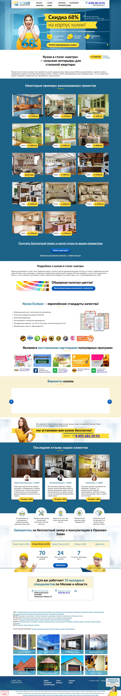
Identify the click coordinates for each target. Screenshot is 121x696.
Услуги (49, 3)
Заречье (74, 695)
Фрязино (30, 693)
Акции (49, 5)
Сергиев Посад (20, 693)
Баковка (36, 695)
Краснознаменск (97, 693)
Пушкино (87, 693)
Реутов (52, 695)
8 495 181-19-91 (97, 3)
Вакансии (39, 5)
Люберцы (44, 695)
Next (109, 401)
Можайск (83, 691)
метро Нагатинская (87, 695)
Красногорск (78, 691)
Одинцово (54, 693)
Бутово (40, 695)
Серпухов (25, 693)
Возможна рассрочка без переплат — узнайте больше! (60, 255)
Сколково (66, 695)
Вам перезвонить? (99, 5)
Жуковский (54, 691)
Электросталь (79, 695)
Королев (73, 691)
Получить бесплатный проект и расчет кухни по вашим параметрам (61, 243)
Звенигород (78, 693)
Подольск (94, 691)
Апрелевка (73, 693)
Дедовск (91, 693)
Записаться (60, 565)
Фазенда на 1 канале (45, 372)
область (93, 695)
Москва (17, 691)
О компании (73, 3)
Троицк (102, 693)
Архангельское (31, 695)
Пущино (98, 691)
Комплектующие (64, 5)
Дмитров (31, 691)
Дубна (41, 691)
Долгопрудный (37, 691)
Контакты (62, 3)
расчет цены (29, 175)
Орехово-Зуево (89, 691)
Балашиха (21, 691)
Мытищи (48, 695)
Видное (49, 693)
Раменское (103, 691)
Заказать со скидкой (106, 56)
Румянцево (56, 695)
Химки (58, 693)
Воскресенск (26, 691)
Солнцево (70, 695)
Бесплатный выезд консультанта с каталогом (73, 288)
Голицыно (83, 693)
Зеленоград (62, 693)
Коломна (69, 691)
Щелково (40, 693)
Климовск (65, 691)
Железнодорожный (48, 691)
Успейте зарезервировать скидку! (63, 45)
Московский (25, 695)
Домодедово (67, 693)
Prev (11, 401)
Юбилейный (45, 693)
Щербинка (61, 695)
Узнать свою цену (60, 250)
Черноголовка (35, 693)
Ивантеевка (59, 691)
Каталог (39, 3)
